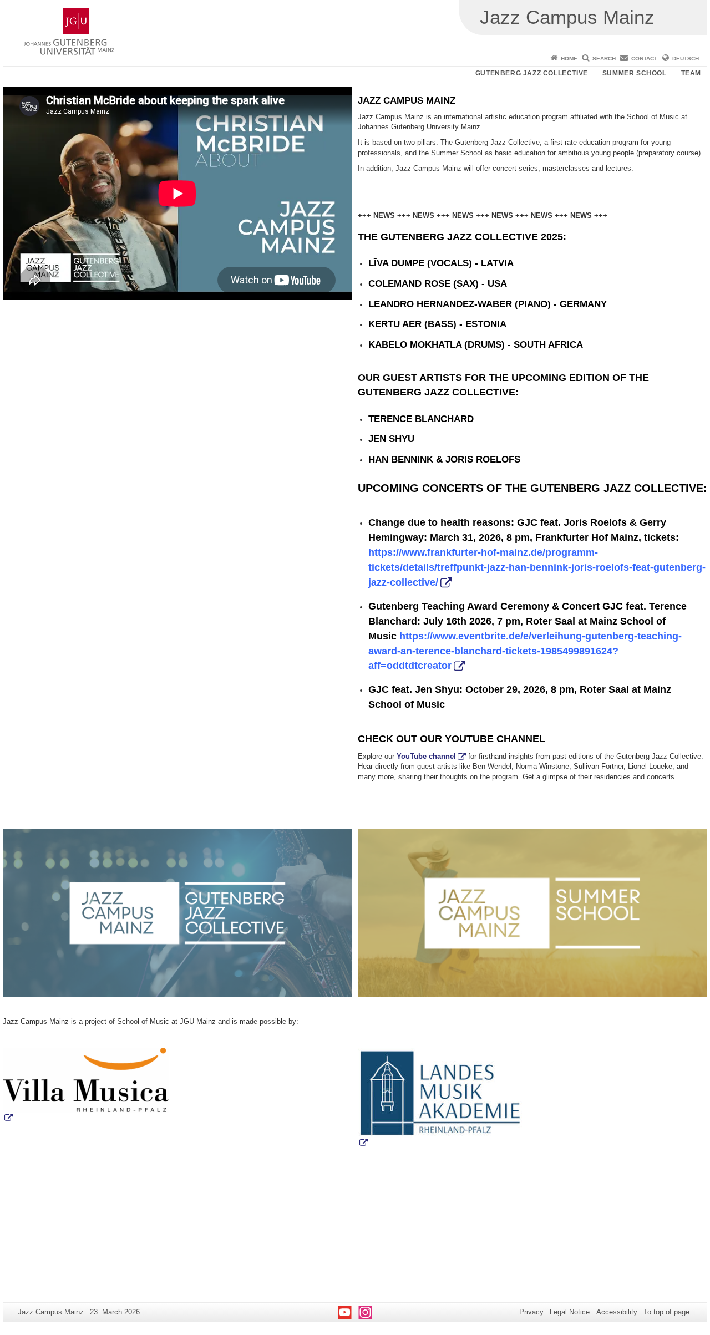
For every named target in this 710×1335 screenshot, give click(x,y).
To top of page (666, 1312)
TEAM (691, 73)
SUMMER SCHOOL (634, 73)
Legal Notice (570, 1312)
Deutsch (685, 58)
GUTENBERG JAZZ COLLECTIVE (531, 73)
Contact (644, 58)
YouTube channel (426, 756)
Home (569, 58)
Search (604, 58)
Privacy (531, 1312)
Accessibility (616, 1312)
